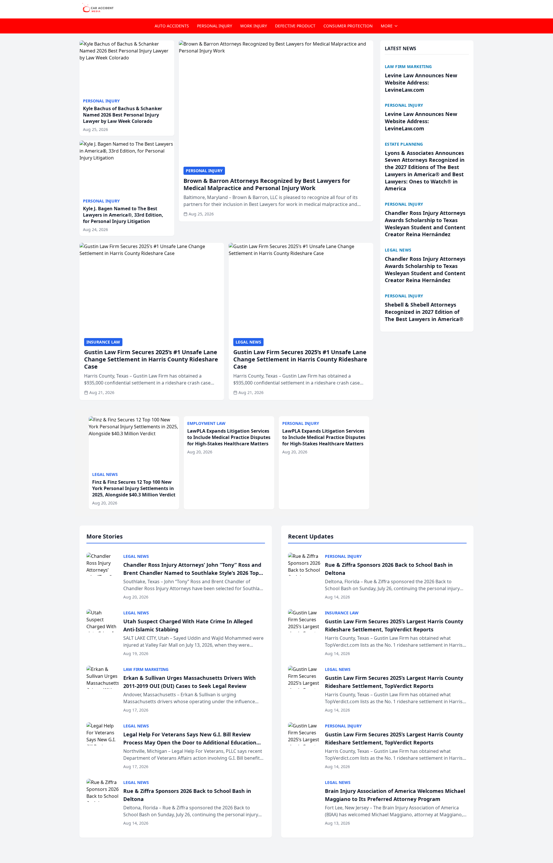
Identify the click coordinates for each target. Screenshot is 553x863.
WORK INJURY (253, 26)
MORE (387, 26)
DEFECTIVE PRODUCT (295, 26)
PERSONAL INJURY (214, 26)
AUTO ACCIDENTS (172, 26)
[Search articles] (471, 8)
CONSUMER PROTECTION (348, 26)
